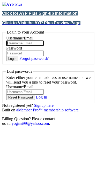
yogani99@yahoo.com (30, 123)
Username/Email (19, 38)
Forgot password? (34, 58)
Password (14, 48)
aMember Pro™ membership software (47, 110)
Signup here (44, 105)
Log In (41, 97)
